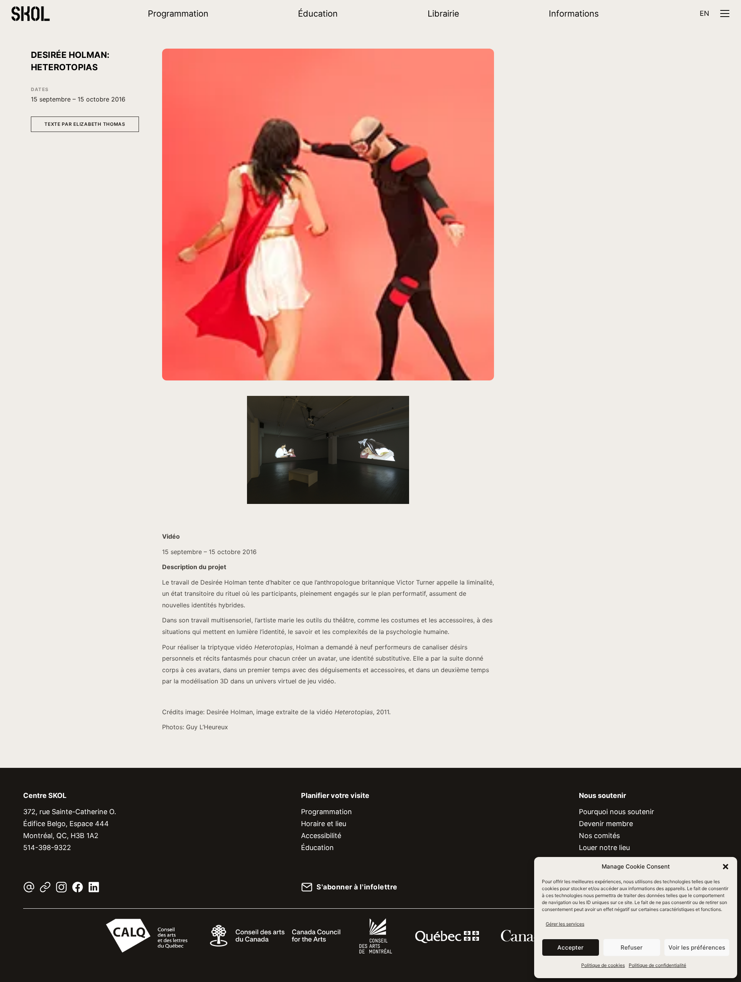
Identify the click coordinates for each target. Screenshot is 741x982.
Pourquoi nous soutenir (616, 812)
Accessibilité (321, 836)
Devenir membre (606, 824)
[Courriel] (29, 887)
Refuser (632, 947)
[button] (725, 866)
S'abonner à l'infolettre (357, 887)
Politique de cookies (603, 965)
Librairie (443, 13)
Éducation (318, 13)
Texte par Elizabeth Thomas (84, 124)
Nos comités (599, 836)
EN (704, 13)
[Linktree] (45, 887)
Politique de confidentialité (657, 965)
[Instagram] (61, 887)
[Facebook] (77, 887)
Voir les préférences (696, 947)
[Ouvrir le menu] (724, 13)
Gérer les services (565, 924)
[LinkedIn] (94, 887)
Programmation (178, 13)
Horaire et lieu (323, 824)
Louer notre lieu (604, 847)
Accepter (570, 947)
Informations (574, 13)
